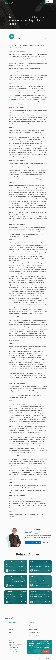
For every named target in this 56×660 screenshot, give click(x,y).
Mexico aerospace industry (18, 265)
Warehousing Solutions (34, 632)
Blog (10, 635)
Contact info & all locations (15, 652)
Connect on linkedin (35, 542)
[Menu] (50, 3)
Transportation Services (34, 635)
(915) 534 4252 (43, 3)
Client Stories (12, 626)
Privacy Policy (36, 658)
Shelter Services (33, 626)
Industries (11, 632)
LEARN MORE (46, 651)
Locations (11, 629)
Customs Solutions (33, 629)
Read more (45, 542)
